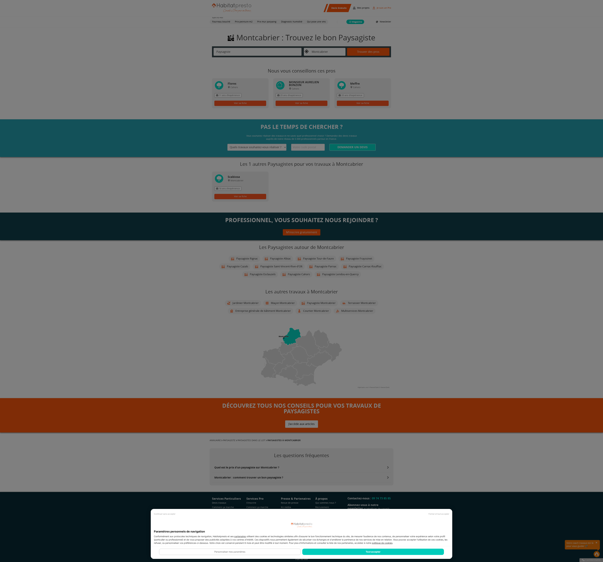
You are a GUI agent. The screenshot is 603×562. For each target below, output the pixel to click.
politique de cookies (382, 543)
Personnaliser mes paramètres (229, 551)
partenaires (240, 536)
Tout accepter (373, 551)
